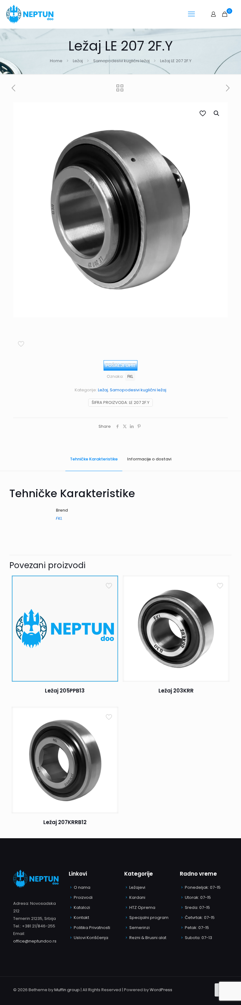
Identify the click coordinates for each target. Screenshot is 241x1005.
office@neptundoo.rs (34, 941)
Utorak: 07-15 (198, 897)
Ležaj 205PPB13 (65, 690)
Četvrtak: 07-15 (200, 918)
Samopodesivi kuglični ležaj (121, 61)
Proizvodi (83, 897)
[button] (217, 113)
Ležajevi (137, 887)
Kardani (137, 897)
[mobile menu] (191, 14)
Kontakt (81, 918)
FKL (130, 376)
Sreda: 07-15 (197, 907)
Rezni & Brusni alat (147, 938)
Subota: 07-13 (198, 938)
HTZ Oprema (142, 907)
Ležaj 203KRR (176, 690)
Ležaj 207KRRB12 (65, 822)
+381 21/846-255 (38, 926)
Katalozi (82, 907)
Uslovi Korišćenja (91, 938)
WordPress (161, 990)
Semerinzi (139, 928)
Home (56, 61)
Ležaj (78, 61)
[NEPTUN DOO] (31, 14)
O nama (82, 887)
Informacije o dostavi (149, 459)
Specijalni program (149, 918)
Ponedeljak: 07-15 (203, 887)
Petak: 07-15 (197, 928)
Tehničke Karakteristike (94, 459)
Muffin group (67, 990)
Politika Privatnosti (92, 928)
